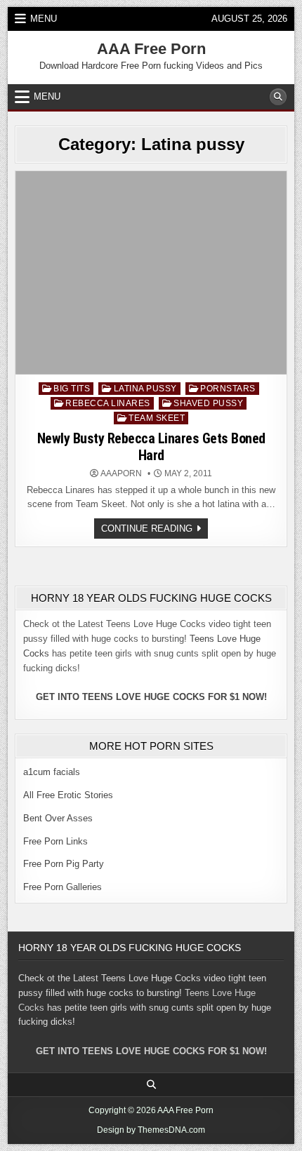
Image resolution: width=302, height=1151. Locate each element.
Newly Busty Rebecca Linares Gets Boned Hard (151, 447)
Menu (43, 18)
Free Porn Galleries (62, 887)
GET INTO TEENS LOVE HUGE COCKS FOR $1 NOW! (151, 697)
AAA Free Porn (151, 49)
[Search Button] (278, 96)
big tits (71, 388)
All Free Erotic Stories (68, 795)
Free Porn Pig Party (63, 864)
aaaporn (121, 473)
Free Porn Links (55, 841)
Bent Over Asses (58, 818)
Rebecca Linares (107, 403)
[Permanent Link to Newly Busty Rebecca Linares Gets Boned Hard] (151, 273)
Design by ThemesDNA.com (151, 1130)
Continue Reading (154, 531)
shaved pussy (208, 403)
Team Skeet (157, 418)
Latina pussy (145, 388)
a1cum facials (51, 772)
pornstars (228, 388)
